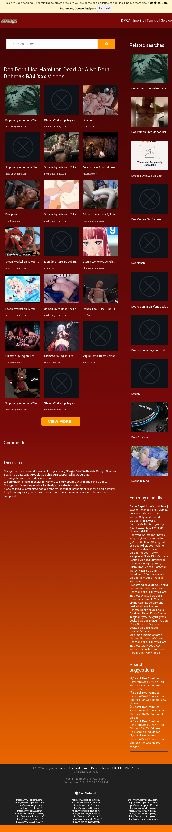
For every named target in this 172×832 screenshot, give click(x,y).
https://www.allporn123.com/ (143, 802)
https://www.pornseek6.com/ (86, 821)
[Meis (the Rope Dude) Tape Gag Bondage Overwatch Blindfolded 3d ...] (61, 255)
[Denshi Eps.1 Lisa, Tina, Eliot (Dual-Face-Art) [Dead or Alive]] (100, 302)
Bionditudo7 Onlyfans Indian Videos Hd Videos (147, 576)
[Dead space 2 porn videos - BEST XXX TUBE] (100, 161)
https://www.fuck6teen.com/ (86, 816)
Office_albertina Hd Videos (146, 599)
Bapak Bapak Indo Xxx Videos (148, 506)
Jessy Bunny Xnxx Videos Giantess (147, 565)
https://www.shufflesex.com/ (29, 816)
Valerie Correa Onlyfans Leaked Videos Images (147, 549)
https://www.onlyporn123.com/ (143, 805)
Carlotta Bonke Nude (153, 649)
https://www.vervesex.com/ (29, 819)
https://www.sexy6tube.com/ (86, 813)
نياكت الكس (136, 542)
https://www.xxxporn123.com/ (86, 802)
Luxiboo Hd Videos (141, 545)
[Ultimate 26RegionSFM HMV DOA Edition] (22, 349)
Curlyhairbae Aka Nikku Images (148, 561)
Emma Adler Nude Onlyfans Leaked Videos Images (146, 604)
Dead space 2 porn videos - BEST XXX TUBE (110, 167)
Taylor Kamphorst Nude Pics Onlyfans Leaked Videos (149, 556)
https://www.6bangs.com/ (29, 805)
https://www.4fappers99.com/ (29, 802)
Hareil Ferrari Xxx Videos (145, 653)
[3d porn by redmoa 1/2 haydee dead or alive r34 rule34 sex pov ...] (22, 114)
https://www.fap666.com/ (29, 811)
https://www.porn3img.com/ (142, 813)
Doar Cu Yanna (140, 437)
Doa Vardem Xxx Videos (146, 219)
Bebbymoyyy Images (142, 535)
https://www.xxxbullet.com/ (29, 821)
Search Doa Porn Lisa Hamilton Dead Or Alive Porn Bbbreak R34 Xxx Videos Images (147, 741)
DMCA (125, 20)
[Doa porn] (22, 208)
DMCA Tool (132, 768)
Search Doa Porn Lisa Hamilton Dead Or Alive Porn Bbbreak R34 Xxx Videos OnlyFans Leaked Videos (147, 726)
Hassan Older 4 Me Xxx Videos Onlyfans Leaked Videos (145, 517)
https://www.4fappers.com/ (29, 800)
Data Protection (101, 768)
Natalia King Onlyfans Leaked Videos (148, 536)
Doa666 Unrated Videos (146, 175)
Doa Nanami (138, 263)
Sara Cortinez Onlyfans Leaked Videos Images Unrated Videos (144, 627)
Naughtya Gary (159, 620)
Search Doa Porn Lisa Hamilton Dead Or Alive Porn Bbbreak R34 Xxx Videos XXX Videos (148, 698)
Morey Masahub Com (143, 570)
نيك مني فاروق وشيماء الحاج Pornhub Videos (147, 527)
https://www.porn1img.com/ (142, 808)
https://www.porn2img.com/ (142, 811)
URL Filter (118, 768)
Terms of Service (159, 20)
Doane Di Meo (140, 481)
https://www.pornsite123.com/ (29, 813)
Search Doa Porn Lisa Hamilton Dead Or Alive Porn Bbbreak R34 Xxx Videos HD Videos (147, 712)
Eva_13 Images (154, 542)
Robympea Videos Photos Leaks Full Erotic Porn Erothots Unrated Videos (148, 592)
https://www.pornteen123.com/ (143, 800)
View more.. (61, 421)
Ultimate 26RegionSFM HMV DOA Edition (30, 356)
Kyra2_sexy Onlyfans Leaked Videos (148, 618)
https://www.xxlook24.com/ (86, 808)
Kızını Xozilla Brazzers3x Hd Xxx (143, 522)
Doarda (135, 394)
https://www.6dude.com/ (29, 808)
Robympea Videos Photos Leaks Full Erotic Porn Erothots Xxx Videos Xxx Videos (148, 644)
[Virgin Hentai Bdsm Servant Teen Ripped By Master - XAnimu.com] (100, 349)
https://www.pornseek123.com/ (86, 819)
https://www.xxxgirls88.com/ (86, 811)
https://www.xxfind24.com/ (86, 805)
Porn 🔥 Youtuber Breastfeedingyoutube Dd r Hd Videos (149, 583)
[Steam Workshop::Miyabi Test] (22, 255)
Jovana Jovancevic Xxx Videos (149, 510)
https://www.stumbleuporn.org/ (142, 819)
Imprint (138, 20)
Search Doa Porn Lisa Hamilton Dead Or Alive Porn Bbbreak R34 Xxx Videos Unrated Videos (147, 684)
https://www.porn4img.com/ (142, 816)
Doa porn (11, 214)
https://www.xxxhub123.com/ (86, 800)
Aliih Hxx (145, 531)
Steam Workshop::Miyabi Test (24, 261)
